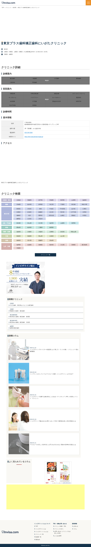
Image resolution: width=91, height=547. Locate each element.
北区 (29, 215)
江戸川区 (73, 212)
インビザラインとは (40, 529)
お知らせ (75, 526)
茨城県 (19, 204)
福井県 (51, 223)
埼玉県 (51, 204)
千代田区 (62, 209)
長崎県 (40, 245)
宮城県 (51, 200)
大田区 (84, 212)
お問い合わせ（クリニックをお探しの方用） (62, 532)
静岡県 (51, 227)
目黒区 (19, 212)
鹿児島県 (84, 245)
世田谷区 (51, 215)
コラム (75, 529)
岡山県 (40, 236)
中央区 (51, 209)
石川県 (40, 223)
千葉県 (62, 204)
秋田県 (62, 200)
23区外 (40, 218)
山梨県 (62, 223)
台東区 (62, 215)
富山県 (29, 223)
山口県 (62, 236)
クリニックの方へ (59, 529)
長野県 (73, 223)
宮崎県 (73, 245)
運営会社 (37, 539)
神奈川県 (84, 204)
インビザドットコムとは (41, 531)
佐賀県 (29, 245)
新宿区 (19, 209)
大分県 (62, 245)
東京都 (73, 204)
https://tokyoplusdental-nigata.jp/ (34, 136)
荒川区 (62, 212)
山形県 (73, 200)
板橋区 (40, 212)
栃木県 (29, 204)
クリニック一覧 (45, 254)
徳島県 (19, 240)
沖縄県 (19, 248)
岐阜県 (29, 227)
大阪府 (40, 231)
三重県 (40, 227)
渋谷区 (29, 209)
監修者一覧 (38, 537)
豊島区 (73, 215)
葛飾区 (19, 215)
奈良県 (62, 231)
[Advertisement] (45, 24)
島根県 (29, 236)
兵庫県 (51, 231)
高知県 (51, 240)
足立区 (51, 212)
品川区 (73, 209)
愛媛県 (40, 240)
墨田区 (40, 215)
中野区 (84, 215)
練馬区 (19, 218)
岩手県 (40, 200)
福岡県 (19, 245)
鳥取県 (19, 236)
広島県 (51, 236)
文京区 (29, 218)
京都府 (29, 231)
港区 (40, 209)
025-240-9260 (29, 132)
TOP (36, 526)
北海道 (19, 200)
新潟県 (19, 223)
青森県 (29, 200)
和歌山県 (73, 231)
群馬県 (40, 204)
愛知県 (19, 227)
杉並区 (29, 212)
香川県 (29, 240)
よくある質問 (57, 536)
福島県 (84, 200)
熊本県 (51, 245)
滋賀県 (19, 231)
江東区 (84, 209)
